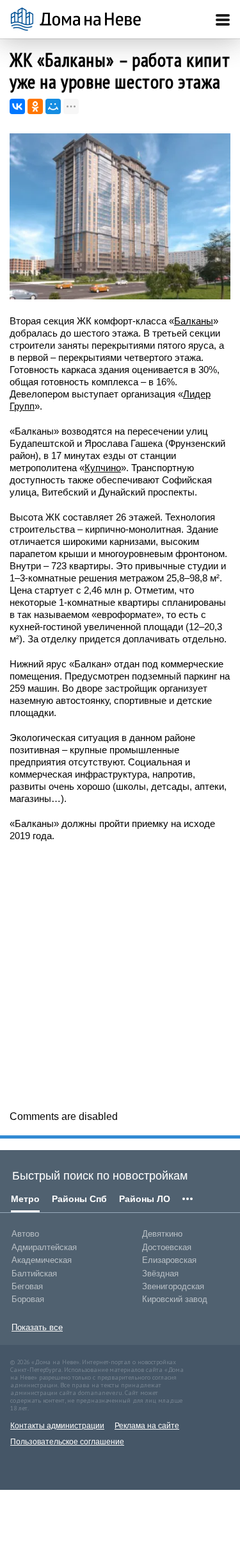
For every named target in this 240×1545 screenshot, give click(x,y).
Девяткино (162, 1234)
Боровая (28, 1299)
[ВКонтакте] (17, 106)
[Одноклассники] (35, 106)
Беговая (27, 1286)
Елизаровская (169, 1260)
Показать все (37, 1327)
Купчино (102, 467)
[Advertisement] (120, 975)
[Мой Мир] (53, 106)
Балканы (193, 320)
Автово (25, 1234)
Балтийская (34, 1273)
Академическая (42, 1260)
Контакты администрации (57, 1425)
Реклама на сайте (147, 1425)
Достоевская (166, 1247)
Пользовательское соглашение (67, 1441)
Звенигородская (173, 1286)
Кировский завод (174, 1299)
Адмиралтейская (44, 1247)
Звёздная (160, 1273)
